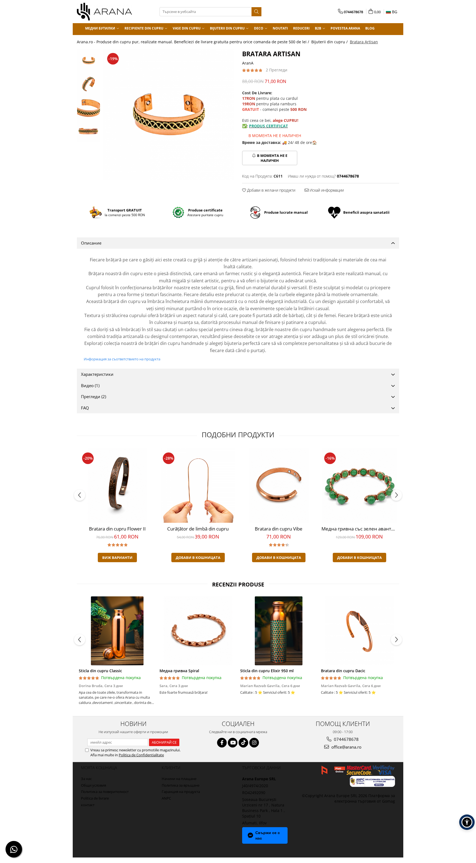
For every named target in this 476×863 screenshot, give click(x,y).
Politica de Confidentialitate (141, 754)
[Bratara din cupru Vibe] (278, 485)
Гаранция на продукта (181, 791)
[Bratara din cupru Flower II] (117, 485)
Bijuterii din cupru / (330, 41)
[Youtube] (232, 742)
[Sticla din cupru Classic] (117, 630)
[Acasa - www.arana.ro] (104, 11)
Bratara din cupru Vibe (278, 529)
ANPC (166, 798)
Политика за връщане (180, 785)
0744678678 (346, 739)
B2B (318, 28)
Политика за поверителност (105, 791)
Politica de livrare (95, 798)
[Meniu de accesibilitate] (467, 822)
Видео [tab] (90, 385)
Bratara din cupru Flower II (117, 529)
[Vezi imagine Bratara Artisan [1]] (88, 84)
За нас (86, 778)
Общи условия (93, 785)
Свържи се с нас (267, 835)
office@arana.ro (345, 747)
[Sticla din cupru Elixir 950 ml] (278, 630)
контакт (87, 804)
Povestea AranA (345, 28)
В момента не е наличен (272, 158)
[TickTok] (243, 742)
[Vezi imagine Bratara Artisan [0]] (88, 60)
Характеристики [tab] (97, 374)
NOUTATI (280, 28)
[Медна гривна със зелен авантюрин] (359, 485)
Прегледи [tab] (93, 396)
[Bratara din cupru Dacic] (359, 630)
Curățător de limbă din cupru (198, 529)
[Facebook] (222, 742)
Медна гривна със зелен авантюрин (360, 529)
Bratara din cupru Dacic (343, 670)
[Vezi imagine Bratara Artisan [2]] (88, 107)
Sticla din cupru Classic (100, 670)
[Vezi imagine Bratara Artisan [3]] (88, 130)
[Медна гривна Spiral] (198, 630)
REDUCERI (301, 28)
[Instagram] (254, 742)
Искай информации (326, 190)
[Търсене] (256, 11)
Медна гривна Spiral (179, 670)
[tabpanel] (168, 114)
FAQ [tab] (85, 408)
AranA (247, 63)
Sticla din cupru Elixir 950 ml (267, 670)
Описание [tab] (91, 243)
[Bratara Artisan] (168, 114)
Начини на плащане (179, 778)
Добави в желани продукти (270, 190)
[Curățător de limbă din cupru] (198, 485)
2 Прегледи (276, 70)
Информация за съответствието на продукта (122, 359)
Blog (370, 28)
